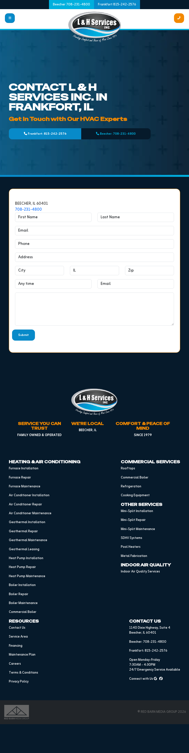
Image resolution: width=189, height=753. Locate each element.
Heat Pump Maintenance (27, 576)
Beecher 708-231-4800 (71, 4)
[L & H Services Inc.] (94, 26)
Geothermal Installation (27, 522)
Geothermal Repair (23, 531)
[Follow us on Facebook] (161, 679)
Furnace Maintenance (24, 486)
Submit (23, 335)
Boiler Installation (22, 585)
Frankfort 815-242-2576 (117, 4)
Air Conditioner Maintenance (30, 513)
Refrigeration (131, 486)
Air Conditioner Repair (25, 504)
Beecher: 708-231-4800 (117, 133)
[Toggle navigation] (10, 18)
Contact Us (17, 628)
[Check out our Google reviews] (155, 679)
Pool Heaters (131, 547)
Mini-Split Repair (133, 520)
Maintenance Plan (22, 655)
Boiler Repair (18, 594)
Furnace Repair (20, 477)
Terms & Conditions (23, 673)
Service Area (18, 637)
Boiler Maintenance (23, 603)
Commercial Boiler (22, 612)
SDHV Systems (131, 538)
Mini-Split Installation (137, 511)
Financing (15, 646)
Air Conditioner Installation (29, 495)
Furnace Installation (23, 468)
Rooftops (128, 468)
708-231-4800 (28, 209)
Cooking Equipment (135, 495)
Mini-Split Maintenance (138, 529)
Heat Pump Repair (22, 567)
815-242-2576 (156, 651)
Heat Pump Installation (26, 558)
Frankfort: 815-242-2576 (46, 133)
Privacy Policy (19, 681)
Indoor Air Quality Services (140, 571)
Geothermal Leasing (24, 549)
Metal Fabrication (134, 556)
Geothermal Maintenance (28, 540)
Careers (15, 664)
